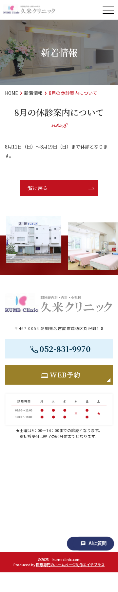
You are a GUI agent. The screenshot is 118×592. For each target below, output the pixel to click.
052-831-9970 (65, 348)
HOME (11, 93)
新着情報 (33, 93)
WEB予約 (65, 374)
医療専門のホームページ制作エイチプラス (70, 564)
